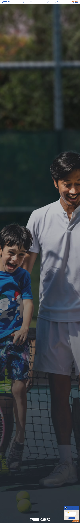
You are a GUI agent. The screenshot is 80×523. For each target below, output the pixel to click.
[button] (75, 521)
